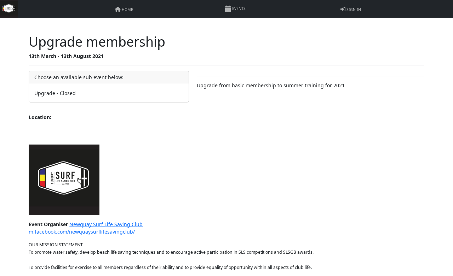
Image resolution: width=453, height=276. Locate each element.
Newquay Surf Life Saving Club (106, 224)
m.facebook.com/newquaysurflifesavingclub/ (82, 231)
